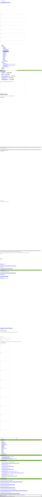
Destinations (4, 52)
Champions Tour (5, 79)
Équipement (4, 53)
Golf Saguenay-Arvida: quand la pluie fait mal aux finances (8, 456)
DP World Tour (4, 77)
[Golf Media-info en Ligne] (5, 2)
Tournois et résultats (5, 61)
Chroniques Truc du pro (6, 51)
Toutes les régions (3, 453)
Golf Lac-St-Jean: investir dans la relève (8, 466)
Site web (1, 340)
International (4, 54)
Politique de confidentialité (3, 495)
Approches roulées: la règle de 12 (6, 328)
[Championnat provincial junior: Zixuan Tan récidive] (7, 474)
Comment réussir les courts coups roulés (8, 272)
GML (1, 274)
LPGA (3, 74)
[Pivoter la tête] (12, 92)
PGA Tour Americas (5, 76)
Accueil (2, 44)
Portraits (4, 57)
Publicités (3, 67)
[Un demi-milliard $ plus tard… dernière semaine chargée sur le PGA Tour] (9, 471)
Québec (4, 59)
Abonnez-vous (3, 68)
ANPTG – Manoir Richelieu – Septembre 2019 (9, 64)
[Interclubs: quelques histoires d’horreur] (6, 468)
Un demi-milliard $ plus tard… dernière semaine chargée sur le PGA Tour (9, 458)
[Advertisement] (12, 256)
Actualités (3, 441)
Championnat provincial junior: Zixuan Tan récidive (10, 493)
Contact (2, 69)
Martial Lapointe (3, 464)
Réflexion (3, 452)
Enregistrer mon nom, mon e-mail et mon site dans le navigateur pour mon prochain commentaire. (11, 341)
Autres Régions (5, 60)
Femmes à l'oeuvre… (5, 66)
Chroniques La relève (5, 50)
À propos (3, 45)
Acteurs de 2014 (5, 63)
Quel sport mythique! (4, 276)
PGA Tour (3, 72)
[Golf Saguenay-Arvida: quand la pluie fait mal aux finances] (6, 480)
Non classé (4, 56)
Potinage (4, 58)
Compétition (4, 47)
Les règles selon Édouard (6, 49)
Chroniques (4, 48)
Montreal (4, 55)
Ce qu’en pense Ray (4, 442)
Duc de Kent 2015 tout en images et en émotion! (9, 65)
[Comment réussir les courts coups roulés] (4, 271)
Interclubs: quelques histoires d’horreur (8, 469)
